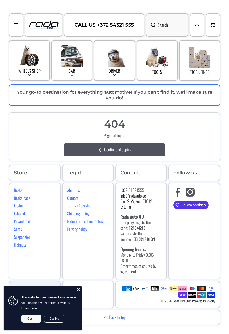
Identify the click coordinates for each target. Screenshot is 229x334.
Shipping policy (78, 213)
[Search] (150, 25)
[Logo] (43, 25)
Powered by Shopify (203, 301)
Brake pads (22, 198)
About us (73, 190)
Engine (19, 205)
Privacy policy (77, 229)
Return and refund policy (85, 221)
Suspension (22, 237)
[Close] (78, 289)
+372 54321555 (132, 190)
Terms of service (79, 205)
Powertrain (22, 221)
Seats (18, 229)
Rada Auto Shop (182, 301)
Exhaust (19, 213)
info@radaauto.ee (133, 195)
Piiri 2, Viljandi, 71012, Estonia (136, 204)
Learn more (29, 308)
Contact (72, 198)
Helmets (20, 244)
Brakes (19, 190)
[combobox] (167, 25)
